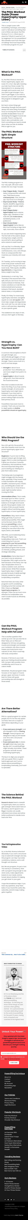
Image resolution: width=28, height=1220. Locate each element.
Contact (7, 1079)
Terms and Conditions (12, 1098)
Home (3, 7)
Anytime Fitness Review (13, 1188)
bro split (6, 744)
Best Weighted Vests (12, 1167)
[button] (23, 2)
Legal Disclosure (10, 1105)
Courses (7, 1081)
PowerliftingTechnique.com (12, 1206)
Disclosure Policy (10, 1101)
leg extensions (7, 270)
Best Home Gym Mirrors (13, 1171)
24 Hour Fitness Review (12, 1190)
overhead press (8, 197)
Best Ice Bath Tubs (11, 1169)
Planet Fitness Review (12, 1184)
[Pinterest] (5, 1200)
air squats (16, 300)
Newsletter (8, 1088)
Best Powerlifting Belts (12, 1164)
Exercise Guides (10, 7)
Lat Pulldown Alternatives (13, 1141)
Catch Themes (19, 1215)
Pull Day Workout (10, 1118)
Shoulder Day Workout (12, 1120)
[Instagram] (14, 1200)
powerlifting (12, 524)
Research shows (7, 802)
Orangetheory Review (12, 1186)
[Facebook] (8, 1200)
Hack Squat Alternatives (13, 1143)
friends (8, 998)
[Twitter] (11, 1200)
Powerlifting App (10, 1086)
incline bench (17, 217)
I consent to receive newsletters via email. (12, 1058)
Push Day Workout (11, 1116)
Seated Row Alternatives (13, 1145)
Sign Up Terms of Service (12, 1059)
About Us (8, 1077)
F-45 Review (9, 1182)
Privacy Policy (9, 1103)
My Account (9, 1083)
